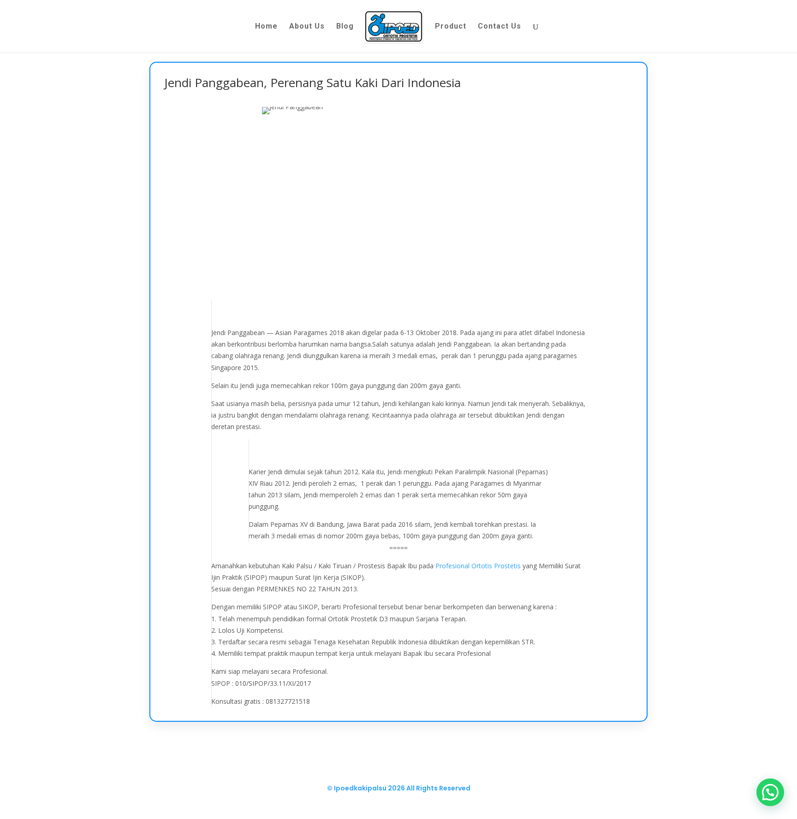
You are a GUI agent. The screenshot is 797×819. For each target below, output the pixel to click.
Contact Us (499, 26)
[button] (770, 792)
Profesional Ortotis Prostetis (478, 565)
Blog (345, 26)
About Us (307, 26)
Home (266, 26)
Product (450, 26)
